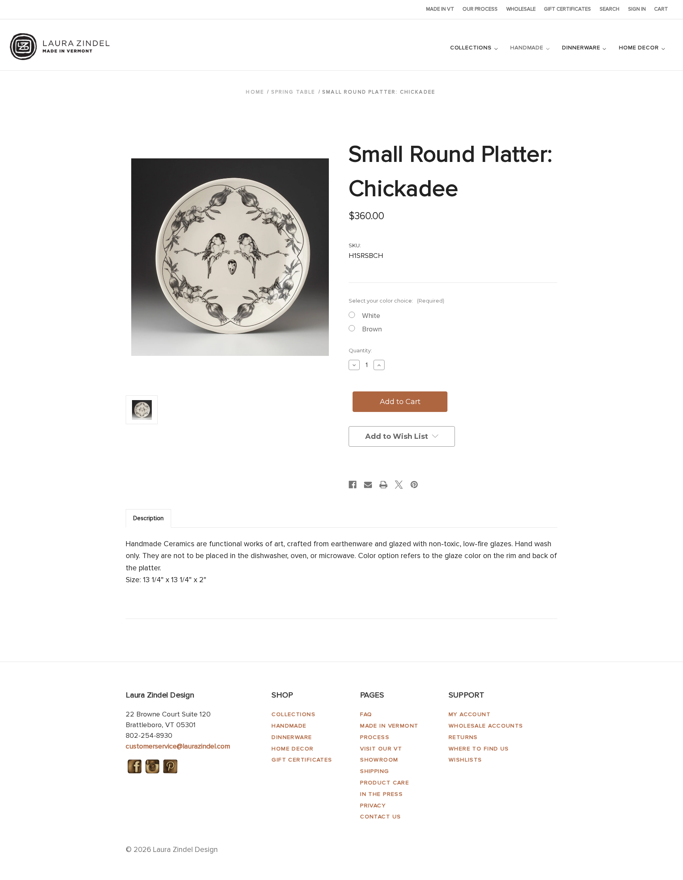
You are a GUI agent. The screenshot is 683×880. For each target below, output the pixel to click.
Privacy (373, 805)
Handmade (527, 47)
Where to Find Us (479, 748)
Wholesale (521, 9)
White (371, 315)
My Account (470, 714)
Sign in (637, 9)
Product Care (384, 782)
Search (609, 9)
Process (374, 737)
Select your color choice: (396, 300)
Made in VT (440, 9)
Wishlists (465, 759)
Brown (372, 329)
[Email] (368, 485)
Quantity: (360, 350)
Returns (463, 737)
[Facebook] (353, 485)
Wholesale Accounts (486, 725)
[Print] (383, 485)
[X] (399, 485)
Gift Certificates (567, 9)
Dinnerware (582, 47)
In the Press (381, 794)
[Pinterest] (414, 485)
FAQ (366, 714)
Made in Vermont (389, 725)
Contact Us (380, 816)
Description (148, 518)
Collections (472, 47)
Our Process (480, 9)
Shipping (374, 771)
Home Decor (640, 47)
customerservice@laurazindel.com (178, 746)
